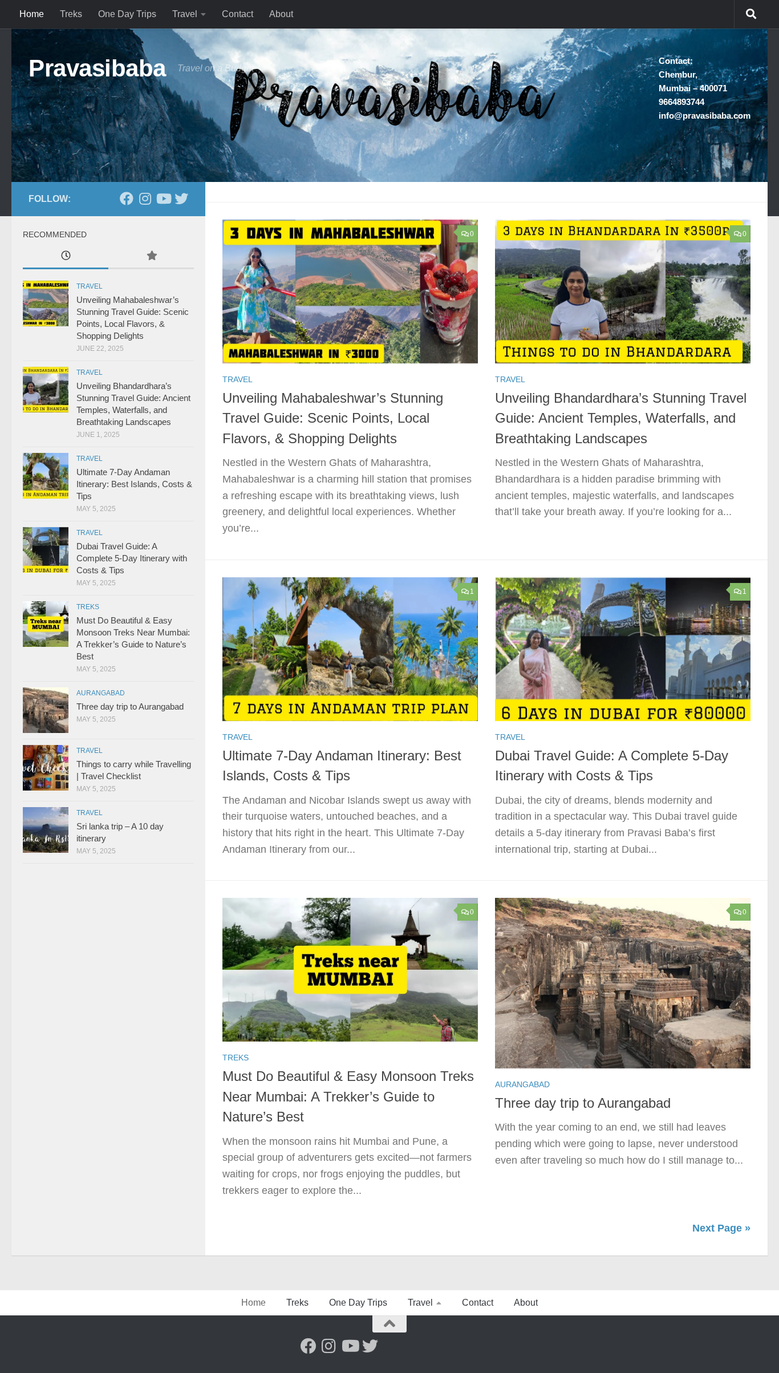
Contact (237, 14)
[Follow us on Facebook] (126, 198)
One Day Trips (127, 14)
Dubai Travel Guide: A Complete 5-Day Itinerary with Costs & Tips (131, 558)
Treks (71, 14)
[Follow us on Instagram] (145, 198)
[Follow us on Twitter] (181, 198)
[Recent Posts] (65, 257)
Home (31, 14)
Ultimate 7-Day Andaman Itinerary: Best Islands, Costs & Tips (134, 484)
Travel (184, 14)
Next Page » (721, 1228)
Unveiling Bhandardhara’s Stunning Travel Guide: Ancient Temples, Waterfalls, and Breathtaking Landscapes (620, 418)
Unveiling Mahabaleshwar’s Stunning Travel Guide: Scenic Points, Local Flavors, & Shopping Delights (332, 418)
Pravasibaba (97, 68)
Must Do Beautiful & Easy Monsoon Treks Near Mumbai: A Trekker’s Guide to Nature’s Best (348, 1096)
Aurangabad (522, 1084)
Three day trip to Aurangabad (583, 1103)
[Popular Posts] (151, 257)
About (281, 14)
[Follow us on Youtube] (163, 198)
